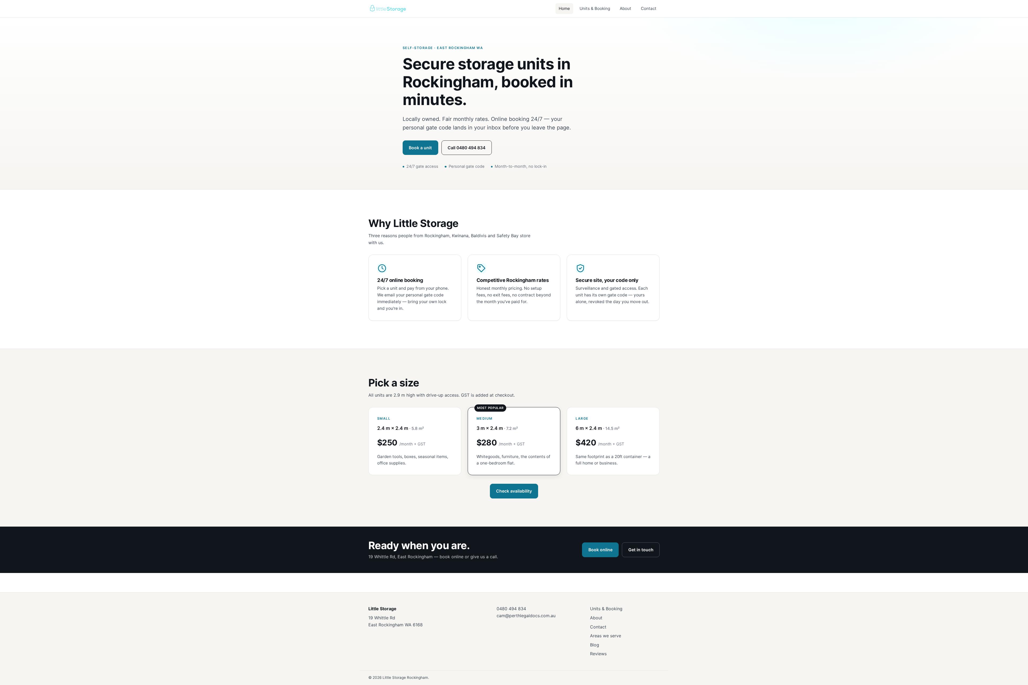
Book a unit (420, 147)
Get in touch (640, 549)
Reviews (598, 653)
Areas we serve (605, 635)
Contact (648, 8)
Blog (594, 644)
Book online (600, 549)
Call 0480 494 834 (466, 147)
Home (564, 8)
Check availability (514, 491)
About (625, 8)
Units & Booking (595, 8)
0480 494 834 (511, 608)
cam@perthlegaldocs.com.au (526, 615)
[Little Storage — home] (387, 8)
